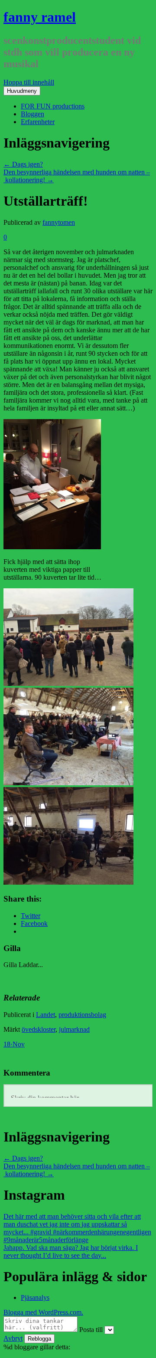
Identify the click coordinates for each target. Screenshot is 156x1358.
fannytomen (58, 222)
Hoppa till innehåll (28, 82)
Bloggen (32, 114)
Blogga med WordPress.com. (43, 1312)
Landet (45, 1014)
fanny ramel (39, 17)
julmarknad (74, 1029)
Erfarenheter (38, 121)
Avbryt (13, 1338)
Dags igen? (23, 164)
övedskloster (38, 1029)
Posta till (91, 1329)
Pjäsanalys (35, 1297)
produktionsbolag (82, 1014)
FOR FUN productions (52, 106)
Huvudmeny (22, 91)
